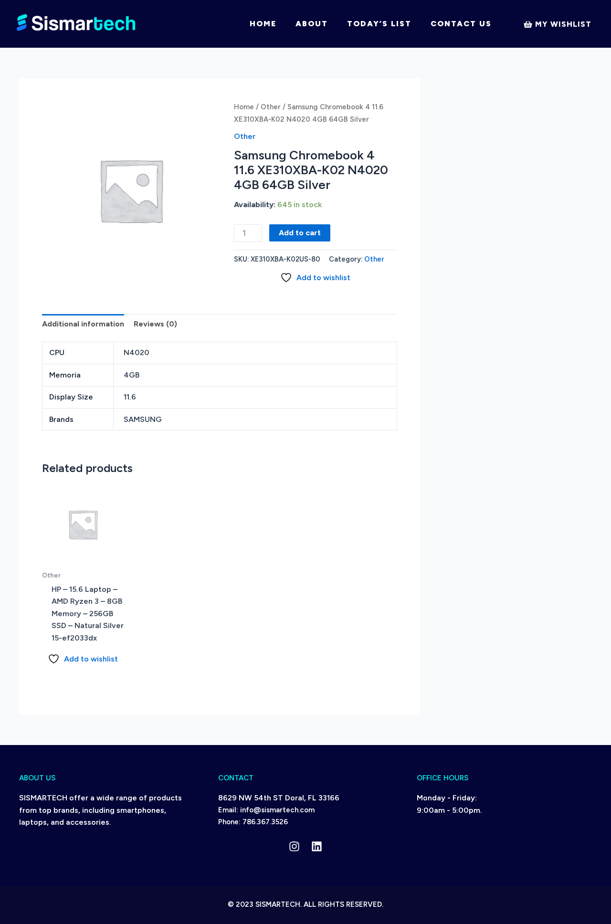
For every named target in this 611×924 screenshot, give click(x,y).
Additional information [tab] (83, 323)
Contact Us (461, 23)
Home (263, 23)
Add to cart (300, 232)
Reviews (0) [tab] (155, 323)
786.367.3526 (265, 822)
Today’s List (379, 23)
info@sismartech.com (277, 810)
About (311, 23)
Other (271, 107)
